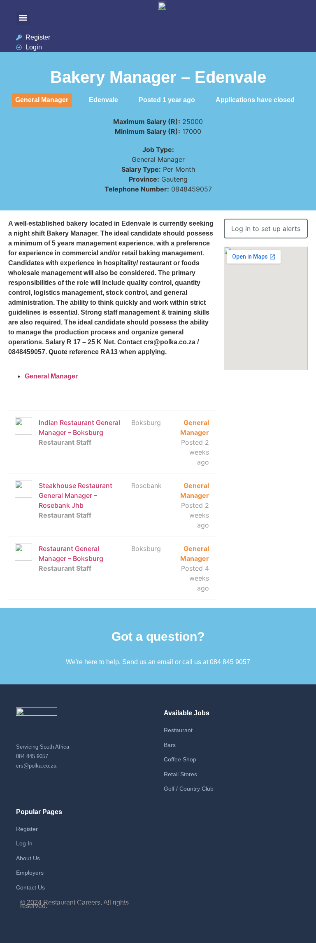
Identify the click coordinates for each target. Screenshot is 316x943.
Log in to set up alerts (265, 228)
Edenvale (103, 99)
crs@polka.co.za (36, 766)
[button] (23, 18)
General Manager (51, 376)
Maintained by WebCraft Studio (94, 905)
